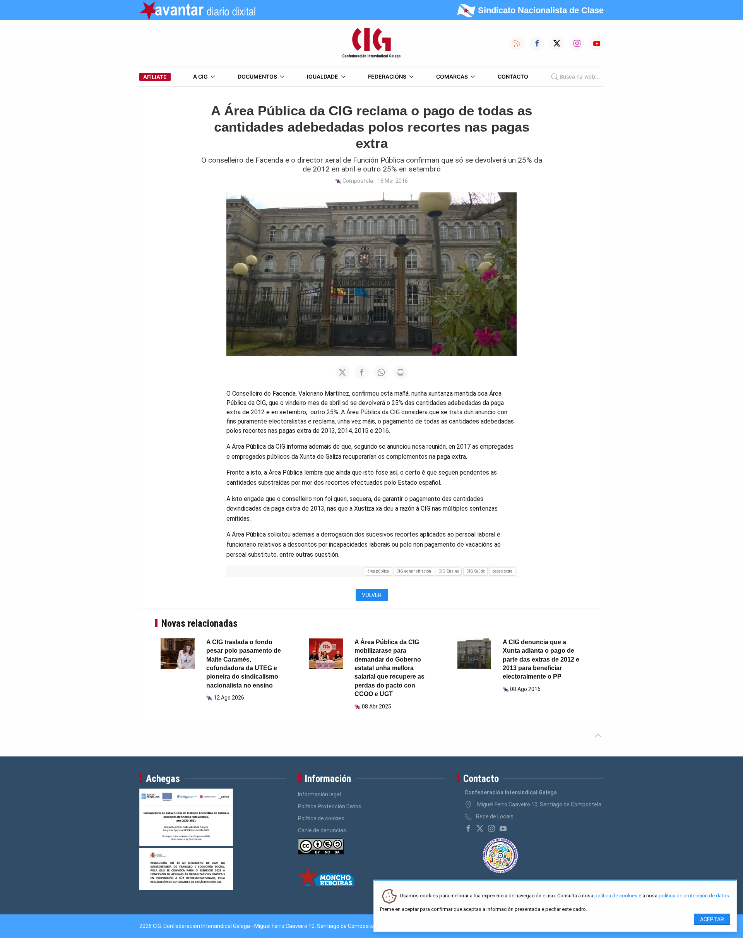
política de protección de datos (694, 896)
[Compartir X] (342, 372)
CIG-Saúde (475, 571)
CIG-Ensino (448, 571)
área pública (378, 571)
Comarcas (452, 76)
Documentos (257, 76)
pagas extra (502, 571)
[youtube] (503, 828)
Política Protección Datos (329, 806)
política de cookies (615, 896)
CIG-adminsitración (413, 571)
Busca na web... (580, 76)
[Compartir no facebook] (362, 372)
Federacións (387, 76)
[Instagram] (491, 828)
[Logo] (371, 43)
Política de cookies (321, 818)
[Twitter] (480, 828)
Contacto (513, 76)
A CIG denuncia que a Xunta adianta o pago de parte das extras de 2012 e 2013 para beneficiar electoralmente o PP (541, 659)
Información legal (319, 794)
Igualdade (322, 76)
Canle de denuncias (322, 830)
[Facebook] (468, 828)
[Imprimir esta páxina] (400, 372)
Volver (372, 595)
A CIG (200, 76)
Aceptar (712, 919)
